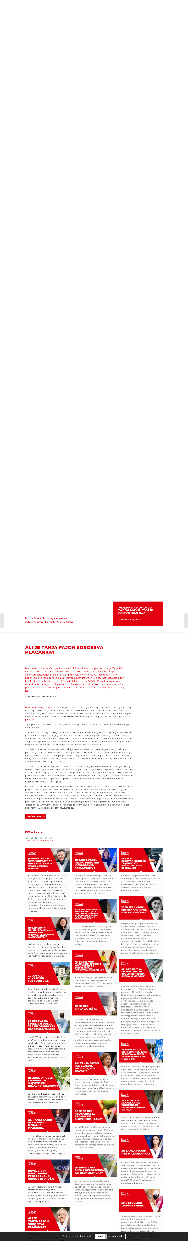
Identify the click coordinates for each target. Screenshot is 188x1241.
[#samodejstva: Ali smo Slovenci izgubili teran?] (186, 620)
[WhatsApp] (37, 839)
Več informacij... (116, 1236)
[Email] (51, 839)
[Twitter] (32, 839)
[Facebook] (27, 839)
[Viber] (47, 839)
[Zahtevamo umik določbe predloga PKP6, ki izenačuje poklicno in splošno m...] (2, 620)
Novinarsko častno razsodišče (40, 707)
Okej (100, 1236)
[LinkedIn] (42, 839)
